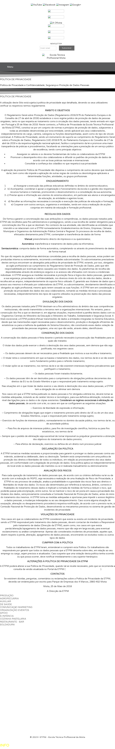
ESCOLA (4, 634)
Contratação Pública (82, 640)
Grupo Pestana (7, 699)
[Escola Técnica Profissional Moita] (56, 56)
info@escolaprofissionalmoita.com (82, 569)
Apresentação (7, 640)
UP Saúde (5, 672)
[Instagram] (62, 4)
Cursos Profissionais (10, 652)
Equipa (50, 640)
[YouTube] (36, 4)
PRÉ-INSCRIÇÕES (10, 627)
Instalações (40, 640)
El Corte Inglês (7, 702)
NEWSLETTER (56, 44)
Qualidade (5, 643)
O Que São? (6, 666)
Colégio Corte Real (9, 678)
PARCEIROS (6, 716)
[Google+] (75, 4)
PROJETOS (6, 692)
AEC (2, 655)
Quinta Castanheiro (9, 669)
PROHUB (5, 708)
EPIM (3, 685)
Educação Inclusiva (9, 711)
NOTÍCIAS (5, 722)
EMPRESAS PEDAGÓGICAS (15, 660)
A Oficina (5, 681)
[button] (9, 597)
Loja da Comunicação (11, 675)
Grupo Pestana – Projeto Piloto (16, 688)
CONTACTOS (7, 728)
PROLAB (5, 705)
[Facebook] (49, 4)
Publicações (99, 640)
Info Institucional (62, 640)
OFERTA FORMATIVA (11, 646)
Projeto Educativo (24, 640)
